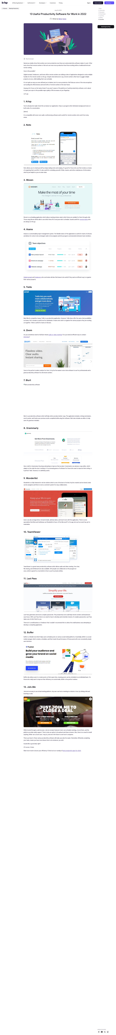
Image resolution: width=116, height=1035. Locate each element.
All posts (5, 8)
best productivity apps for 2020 (72, 751)
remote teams (84, 219)
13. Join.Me (101, 19)
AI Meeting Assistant (17, 3)
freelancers (38, 277)
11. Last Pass (101, 15)
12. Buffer (100, 17)
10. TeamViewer (102, 14)
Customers (53, 3)
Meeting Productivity (14, 8)
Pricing (60, 3)
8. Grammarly (101, 10)
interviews (26, 337)
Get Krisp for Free (105, 26)
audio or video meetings (55, 335)
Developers (42, 3)
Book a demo (98, 3)
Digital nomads (28, 277)
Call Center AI (31, 3)
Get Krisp (108, 3)
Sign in (88, 3)
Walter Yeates (62, 19)
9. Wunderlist (101, 12)
